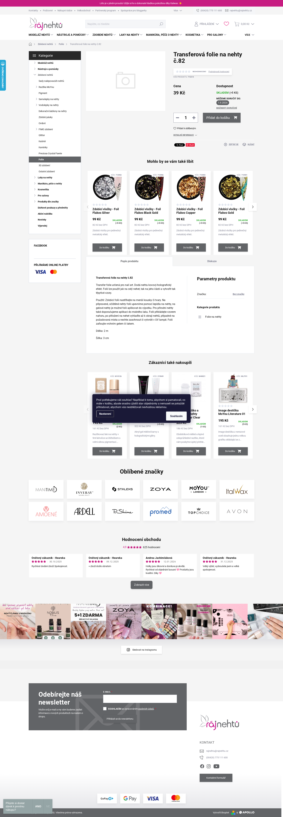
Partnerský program (105, 10)
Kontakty (33, 10)
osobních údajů (146, 708)
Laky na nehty (45, 177)
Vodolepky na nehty (49, 105)
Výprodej (42, 225)
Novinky (42, 219)
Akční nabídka (45, 213)
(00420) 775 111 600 (217, 757)
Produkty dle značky (48, 201)
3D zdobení (44, 165)
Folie (41, 159)
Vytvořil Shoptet (221, 812)
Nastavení (105, 413)
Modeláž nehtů (45, 63)
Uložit (191, 145)
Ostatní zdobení (47, 171)
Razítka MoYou (46, 87)
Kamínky (43, 147)
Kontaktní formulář (216, 778)
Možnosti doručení (226, 108)
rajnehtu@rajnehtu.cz (217, 751)
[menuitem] (41, 35)
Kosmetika (43, 189)
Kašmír (42, 141)
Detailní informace (183, 135)
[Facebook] (202, 765)
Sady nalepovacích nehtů (51, 81)
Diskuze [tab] (212, 261)
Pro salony (43, 195)
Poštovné (48, 10)
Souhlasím (176, 416)
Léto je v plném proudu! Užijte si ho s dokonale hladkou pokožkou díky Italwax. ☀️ (141, 3)
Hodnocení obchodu (141, 539)
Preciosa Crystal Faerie (50, 153)
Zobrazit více (141, 584)
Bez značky (238, 294)
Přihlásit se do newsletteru (120, 718)
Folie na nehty (213, 316)
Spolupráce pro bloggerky (134, 10)
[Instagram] (208, 765)
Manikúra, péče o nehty (50, 183)
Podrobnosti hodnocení (218, 71)
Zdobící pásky (46, 117)
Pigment (43, 93)
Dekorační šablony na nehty (53, 111)
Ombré (42, 123)
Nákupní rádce (64, 10)
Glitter (42, 135)
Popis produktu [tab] (129, 261)
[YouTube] (216, 765)
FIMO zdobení (46, 129)
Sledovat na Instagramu (144, 649)
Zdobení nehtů (45, 75)
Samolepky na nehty (49, 99)
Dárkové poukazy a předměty (53, 207)
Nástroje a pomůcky (48, 69)
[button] (253, 207)
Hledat (161, 24)
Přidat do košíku (218, 118)
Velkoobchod (83, 10)
